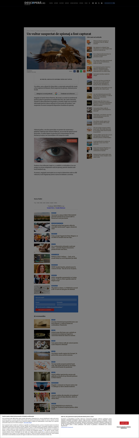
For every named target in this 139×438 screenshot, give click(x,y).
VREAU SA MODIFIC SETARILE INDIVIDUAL (124, 427)
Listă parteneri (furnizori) (67, 427)
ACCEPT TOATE (124, 423)
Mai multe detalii (28, 422)
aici (43, 430)
